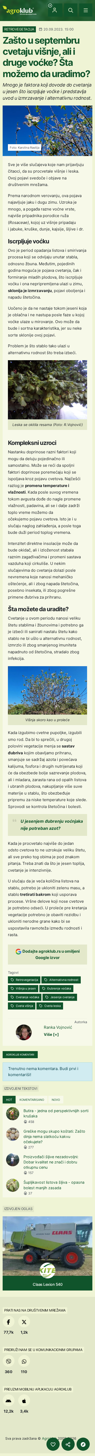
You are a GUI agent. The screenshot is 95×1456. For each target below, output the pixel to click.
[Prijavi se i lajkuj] (53, 1444)
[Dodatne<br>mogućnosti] (83, 1444)
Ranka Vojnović (58, 1027)
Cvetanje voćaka (27, 997)
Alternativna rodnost (63, 980)
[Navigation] (85, 10)
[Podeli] (68, 1444)
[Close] (70, 10)
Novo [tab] (56, 1100)
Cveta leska (52, 1006)
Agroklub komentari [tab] (20, 1054)
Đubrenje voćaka (58, 988)
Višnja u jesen (25, 988)
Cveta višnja (24, 1006)
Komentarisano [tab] (32, 1100)
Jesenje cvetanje (62, 997)
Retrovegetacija (26, 980)
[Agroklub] (19, 9)
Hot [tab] (9, 1100)
